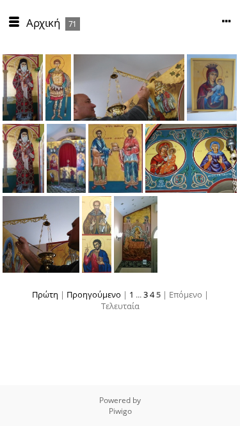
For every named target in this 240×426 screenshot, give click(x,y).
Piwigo (120, 411)
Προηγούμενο (94, 294)
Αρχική (43, 22)
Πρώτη (45, 294)
